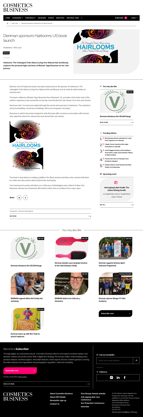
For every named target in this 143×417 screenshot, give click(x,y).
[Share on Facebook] (25, 197)
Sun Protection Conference (92, 403)
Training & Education (125, 274)
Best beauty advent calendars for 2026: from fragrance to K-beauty (118, 139)
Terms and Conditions (121, 412)
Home (8, 18)
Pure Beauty (30, 18)
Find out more (8, 384)
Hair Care (6, 53)
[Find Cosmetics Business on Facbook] (124, 378)
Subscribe (119, 18)
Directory (60, 18)
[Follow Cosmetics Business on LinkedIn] (118, 378)
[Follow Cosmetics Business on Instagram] (111, 378)
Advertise (85, 407)
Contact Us (54, 404)
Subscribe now (107, 313)
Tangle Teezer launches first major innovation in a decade (116, 145)
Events (51, 18)
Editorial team (73, 18)
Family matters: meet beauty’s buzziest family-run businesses (118, 166)
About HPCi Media (57, 397)
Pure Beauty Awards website (93, 394)
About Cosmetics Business (61, 394)
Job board (42, 18)
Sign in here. (22, 377)
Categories (16, 18)
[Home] (7, 23)
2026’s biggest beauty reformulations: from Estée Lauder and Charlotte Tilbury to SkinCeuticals (119, 152)
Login (133, 18)
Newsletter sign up (58, 400)
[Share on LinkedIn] (19, 197)
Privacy (134, 412)
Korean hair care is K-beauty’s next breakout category (117, 160)
